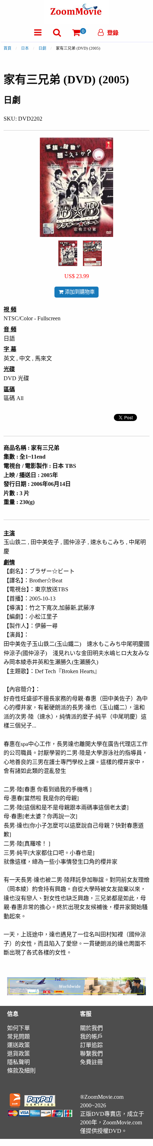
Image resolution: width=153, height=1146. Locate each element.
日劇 (42, 48)
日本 (25, 48)
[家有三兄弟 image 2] (92, 253)
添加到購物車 (79, 292)
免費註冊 (91, 1062)
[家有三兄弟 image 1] (67, 253)
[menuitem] (37, 32)
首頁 (7, 48)
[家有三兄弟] (67, 253)
